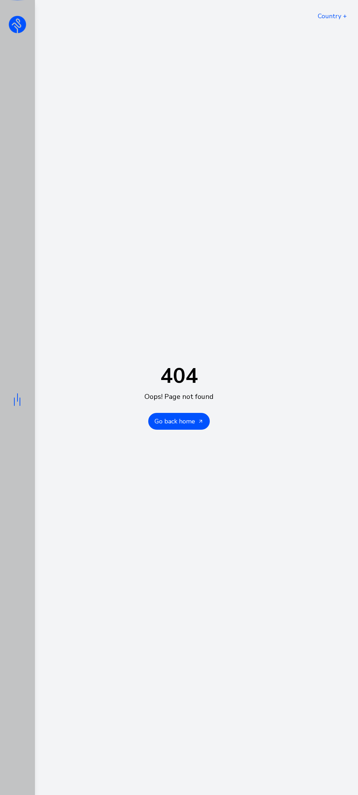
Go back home (175, 421)
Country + (332, 16)
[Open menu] (17, 397)
